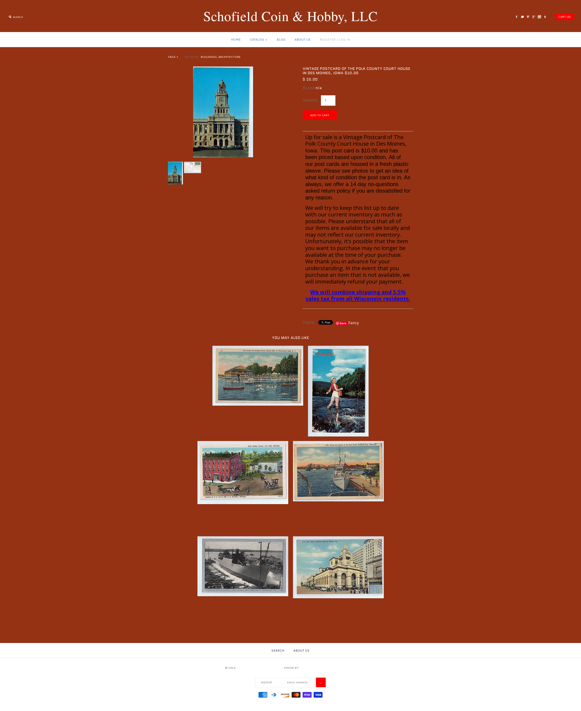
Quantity (310, 100)
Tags (173, 57)
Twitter (522, 16)
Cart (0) (564, 16)
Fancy (353, 322)
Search (277, 650)
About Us (303, 40)
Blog (281, 40)
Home (236, 40)
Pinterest (527, 16)
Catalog (258, 40)
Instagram (539, 16)
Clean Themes (310, 667)
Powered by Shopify (339, 667)
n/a (318, 87)
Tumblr (544, 16)
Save (343, 323)
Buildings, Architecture (221, 57)
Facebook (516, 16)
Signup (266, 682)
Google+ (533, 16)
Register (328, 40)
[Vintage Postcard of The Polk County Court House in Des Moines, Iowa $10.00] (223, 69)
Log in (344, 40)
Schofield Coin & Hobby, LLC (259, 667)
